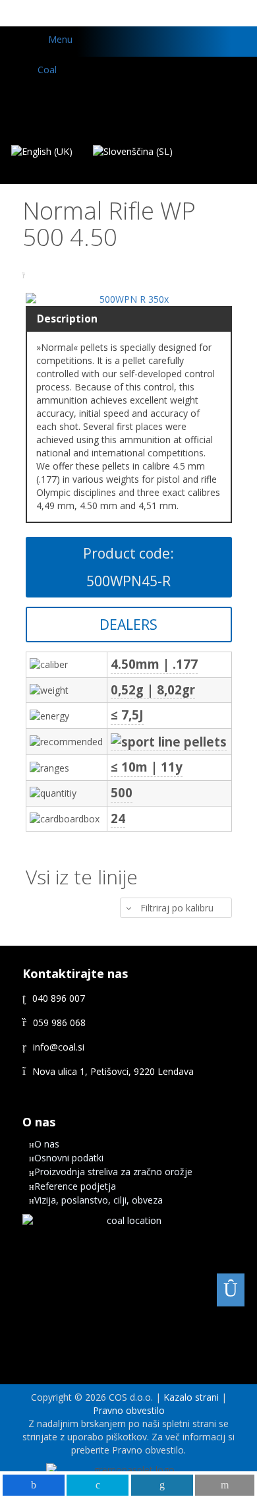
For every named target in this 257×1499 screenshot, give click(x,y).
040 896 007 (58, 998)
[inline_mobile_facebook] (34, 1485)
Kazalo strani (191, 1397)
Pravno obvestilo (129, 1410)
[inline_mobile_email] (224, 1485)
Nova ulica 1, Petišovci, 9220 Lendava (113, 1071)
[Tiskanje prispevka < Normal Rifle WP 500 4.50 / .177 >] (25, 275)
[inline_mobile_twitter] (97, 1485)
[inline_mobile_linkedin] (162, 1485)
